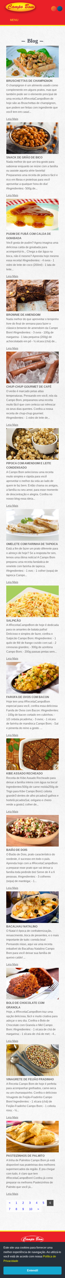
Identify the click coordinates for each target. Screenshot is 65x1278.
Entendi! (32, 1270)
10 (30, 1209)
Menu (13, 20)
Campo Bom (20, 8)
